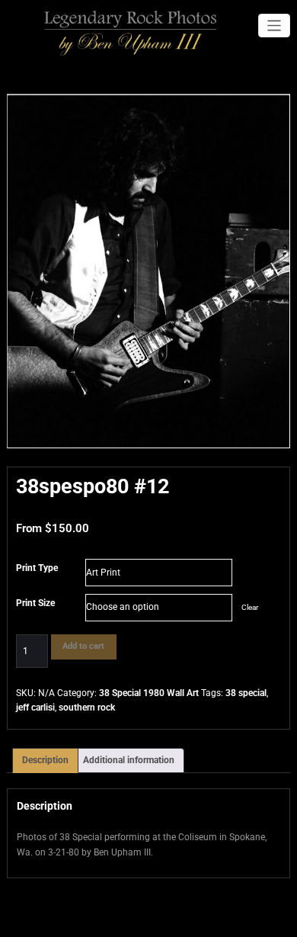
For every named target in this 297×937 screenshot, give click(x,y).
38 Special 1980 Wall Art (149, 693)
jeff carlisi (35, 707)
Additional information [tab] (128, 760)
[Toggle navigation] (274, 25)
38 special (246, 693)
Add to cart (83, 646)
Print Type (37, 568)
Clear (249, 607)
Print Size (35, 603)
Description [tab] (45, 760)
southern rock (87, 707)
